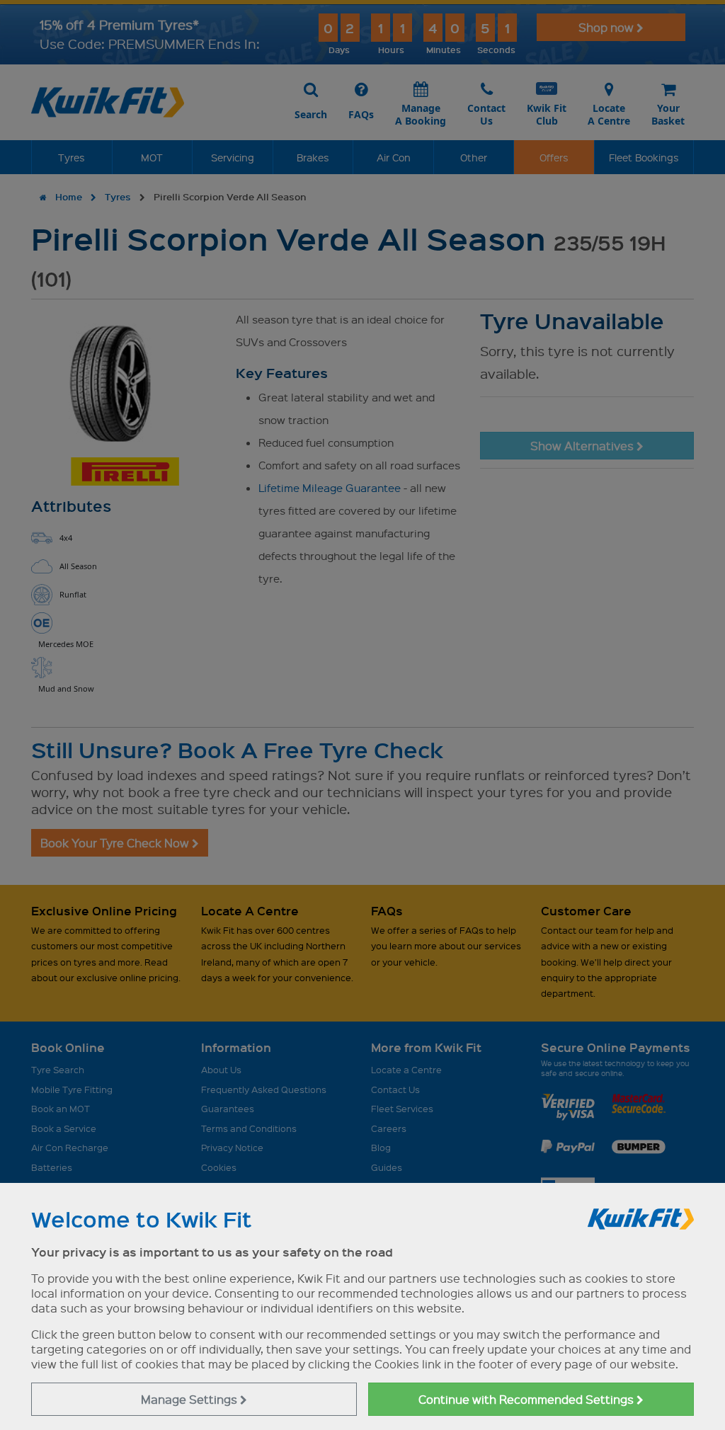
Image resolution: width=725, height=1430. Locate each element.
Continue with (527, 1399)
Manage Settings (190, 1399)
